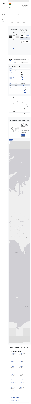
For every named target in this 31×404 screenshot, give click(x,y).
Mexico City (11, 70)
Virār (12, 379)
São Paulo (11, 74)
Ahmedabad (20, 353)
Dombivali (20, 387)
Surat (12, 358)
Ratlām (12, 361)
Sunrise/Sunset (3, 15)
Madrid (10, 78)
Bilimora (20, 361)
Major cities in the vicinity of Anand (16, 351)
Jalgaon (12, 374)
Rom (11, 78)
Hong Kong (11, 87)
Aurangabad (21, 379)
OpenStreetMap (26, 342)
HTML (14, 42)
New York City (11, 72)
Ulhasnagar (12, 390)
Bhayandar (12, 382)
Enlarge (23, 136)
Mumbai (10, 83)
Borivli (12, 387)
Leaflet (23, 342)
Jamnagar (12, 366)
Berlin (10, 77)
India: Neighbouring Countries (15, 397)
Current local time (4, 10)
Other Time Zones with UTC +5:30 (15, 400)
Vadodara (12, 353)
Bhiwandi (20, 382)
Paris (13, 77)
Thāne (20, 390)
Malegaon (20, 371)
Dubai (10, 81)
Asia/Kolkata (27, 35)
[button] (4, 19)
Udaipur (20, 366)
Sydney (10, 92)
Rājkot (20, 358)
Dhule (12, 369)
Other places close (13, 394)
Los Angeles (11, 68)
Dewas (12, 371)
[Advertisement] (19, 14)
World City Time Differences (4, 14)
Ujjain (20, 369)
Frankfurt (12, 77)
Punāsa (20, 374)
